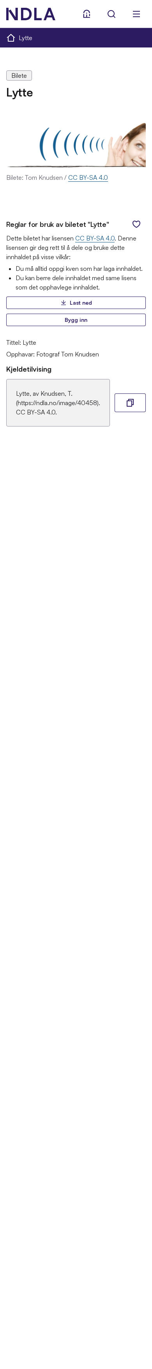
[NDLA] (30, 14)
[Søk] (111, 14)
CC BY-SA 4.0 (88, 177)
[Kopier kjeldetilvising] (130, 402)
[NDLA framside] (11, 37)
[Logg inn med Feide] (86, 14)
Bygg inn (76, 319)
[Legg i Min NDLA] (136, 224)
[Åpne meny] (136, 14)
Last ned (81, 302)
